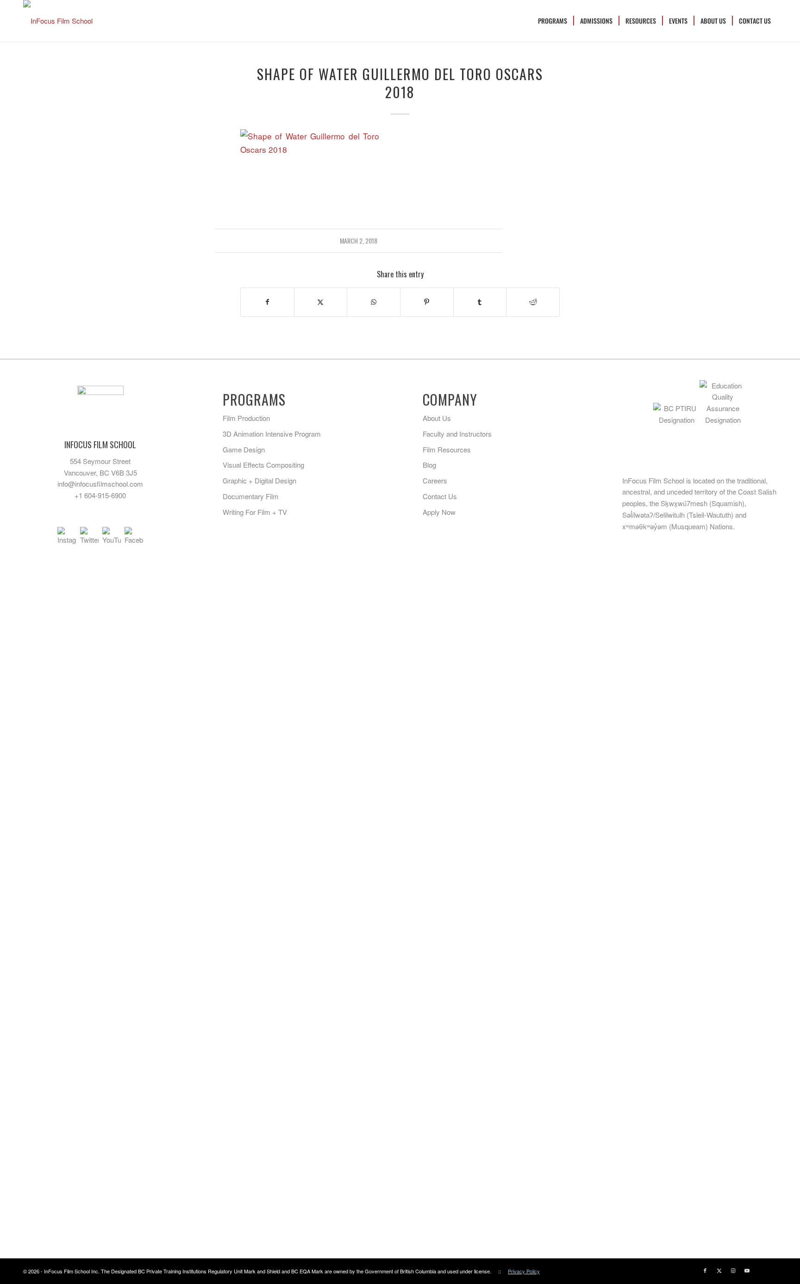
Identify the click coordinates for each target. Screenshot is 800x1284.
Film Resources (447, 449)
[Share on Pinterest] (426, 302)
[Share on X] (320, 302)
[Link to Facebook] (705, 1270)
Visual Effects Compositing (263, 465)
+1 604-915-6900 (100, 495)
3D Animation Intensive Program (272, 433)
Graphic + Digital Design (259, 480)
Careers (435, 480)
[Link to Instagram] (733, 1270)
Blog (429, 465)
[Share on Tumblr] (480, 302)
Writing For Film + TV (255, 512)
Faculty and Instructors (457, 433)
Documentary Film (251, 496)
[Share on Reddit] (532, 302)
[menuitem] (552, 21)
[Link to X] (719, 1270)
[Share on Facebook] (267, 302)
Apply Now (439, 512)
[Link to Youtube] (747, 1270)
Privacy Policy (524, 1271)
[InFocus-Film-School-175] (58, 21)
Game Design (244, 449)
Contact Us (440, 496)
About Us (437, 418)
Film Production (246, 418)
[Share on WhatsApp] (373, 302)
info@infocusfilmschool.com (100, 484)
